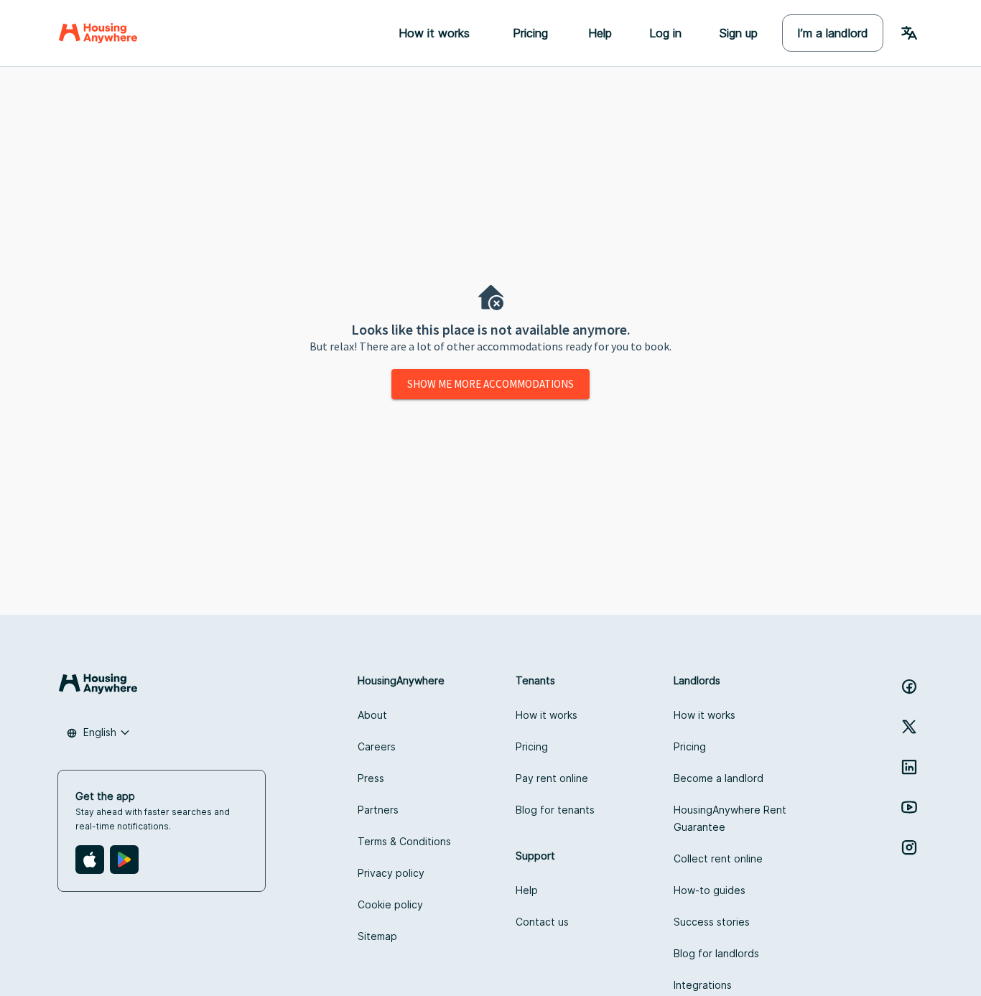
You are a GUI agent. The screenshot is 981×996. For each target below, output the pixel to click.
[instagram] (909, 847)
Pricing (532, 746)
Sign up (738, 33)
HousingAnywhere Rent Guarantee (730, 818)
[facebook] (909, 686)
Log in (665, 33)
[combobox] (98, 732)
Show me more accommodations (490, 384)
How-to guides (709, 890)
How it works (546, 715)
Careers (377, 746)
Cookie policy (390, 904)
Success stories (712, 922)
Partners (378, 810)
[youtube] (909, 807)
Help (600, 33)
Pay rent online (552, 778)
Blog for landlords (716, 953)
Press (371, 778)
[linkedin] (909, 767)
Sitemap (377, 936)
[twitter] (909, 726)
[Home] (98, 33)
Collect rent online (718, 858)
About (372, 715)
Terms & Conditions (404, 841)
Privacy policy (391, 873)
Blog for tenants (555, 810)
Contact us (542, 922)
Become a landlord (718, 778)
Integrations (703, 985)
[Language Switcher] (909, 33)
